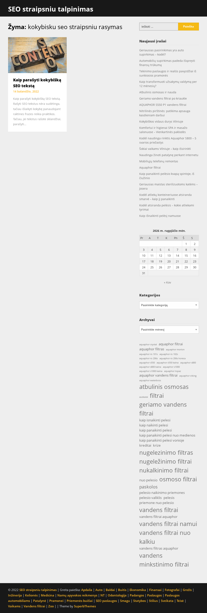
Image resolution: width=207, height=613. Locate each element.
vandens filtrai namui (168, 524)
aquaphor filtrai (171, 344)
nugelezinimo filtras (166, 452)
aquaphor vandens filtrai (158, 375)
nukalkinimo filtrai (163, 470)
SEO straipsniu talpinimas (50, 9)
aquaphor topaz (172, 371)
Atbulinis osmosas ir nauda (157, 92)
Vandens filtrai (34, 606)
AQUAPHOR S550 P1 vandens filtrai (162, 105)
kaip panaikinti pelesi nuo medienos (167, 435)
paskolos (148, 487)
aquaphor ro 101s (148, 354)
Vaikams (14, 606)
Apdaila (86, 590)
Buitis (122, 590)
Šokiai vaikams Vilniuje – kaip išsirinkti (165, 149)
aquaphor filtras (151, 349)
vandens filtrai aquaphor (158, 516)
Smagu (125, 601)
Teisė (180, 601)
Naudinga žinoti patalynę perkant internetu (168, 155)
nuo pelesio (148, 480)
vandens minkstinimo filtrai (164, 559)
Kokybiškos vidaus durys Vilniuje (161, 121)
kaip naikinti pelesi (153, 425)
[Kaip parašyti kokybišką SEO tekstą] (37, 55)
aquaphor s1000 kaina (150, 371)
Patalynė (39, 601)
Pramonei (56, 601)
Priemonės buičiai (80, 601)
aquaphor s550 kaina (167, 362)
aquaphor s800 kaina (150, 366)
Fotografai (172, 590)
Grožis (187, 590)
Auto (98, 590)
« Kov (167, 282)
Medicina (47, 595)
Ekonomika (138, 590)
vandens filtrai (158, 510)
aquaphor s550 (147, 362)
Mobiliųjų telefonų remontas (158, 161)
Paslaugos (154, 595)
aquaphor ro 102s (168, 354)
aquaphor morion (175, 349)
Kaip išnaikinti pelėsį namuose (160, 216)
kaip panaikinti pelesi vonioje (161, 440)
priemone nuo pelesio (156, 502)
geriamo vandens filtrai (163, 408)
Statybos (139, 601)
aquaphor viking (187, 375)
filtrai (157, 396)
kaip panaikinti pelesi (155, 430)
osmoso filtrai (178, 479)
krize (157, 445)
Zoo (51, 606)
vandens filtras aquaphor (158, 548)
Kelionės (31, 595)
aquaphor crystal (148, 344)
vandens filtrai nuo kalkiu (165, 537)
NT (102, 595)
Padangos (137, 595)
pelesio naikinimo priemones (162, 492)
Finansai (155, 590)
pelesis (169, 497)
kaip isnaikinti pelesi (154, 420)
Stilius (153, 601)
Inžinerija (15, 595)
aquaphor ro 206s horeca (172, 358)
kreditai (145, 445)
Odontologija (117, 595)
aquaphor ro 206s (148, 358)
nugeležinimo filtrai (165, 461)
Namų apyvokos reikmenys (77, 595)
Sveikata (167, 601)
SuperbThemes (85, 606)
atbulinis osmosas (164, 387)
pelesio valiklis (150, 497)
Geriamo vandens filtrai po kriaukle (163, 98)
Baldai (110, 590)
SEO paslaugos (106, 601)
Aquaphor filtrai (150, 167)
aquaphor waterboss (150, 380)
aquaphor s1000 (171, 366)
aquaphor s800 (188, 362)
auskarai (143, 397)
